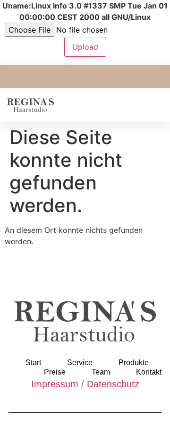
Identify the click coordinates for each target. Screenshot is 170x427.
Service (80, 363)
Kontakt (149, 372)
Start (33, 363)
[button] (156, 105)
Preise (55, 372)
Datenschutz (113, 384)
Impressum (54, 384)
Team (101, 372)
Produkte (134, 363)
